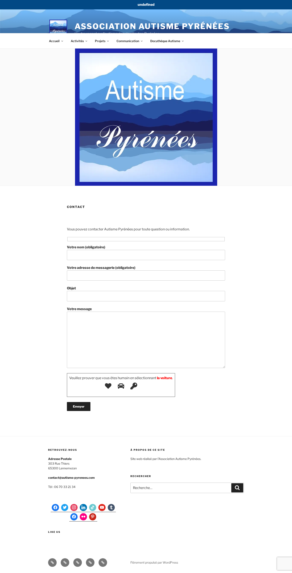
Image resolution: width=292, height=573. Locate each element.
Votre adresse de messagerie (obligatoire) (101, 268)
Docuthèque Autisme (165, 41)
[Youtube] (102, 507)
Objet (71, 288)
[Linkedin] (83, 507)
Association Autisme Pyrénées (152, 26)
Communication (128, 41)
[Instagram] (74, 507)
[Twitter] (64, 507)
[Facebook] (55, 507)
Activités (77, 41)
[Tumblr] (111, 507)
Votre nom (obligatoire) (86, 247)
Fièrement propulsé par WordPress (154, 562)
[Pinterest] (92, 516)
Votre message (79, 309)
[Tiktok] (92, 507)
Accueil (54, 41)
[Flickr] (83, 516)
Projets (100, 41)
